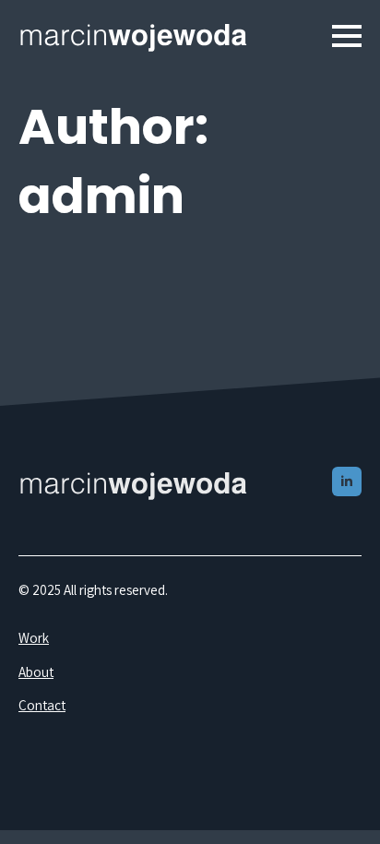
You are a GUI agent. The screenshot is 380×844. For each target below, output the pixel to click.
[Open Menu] (347, 36)
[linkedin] (347, 481)
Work (33, 637)
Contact (41, 704)
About (35, 671)
